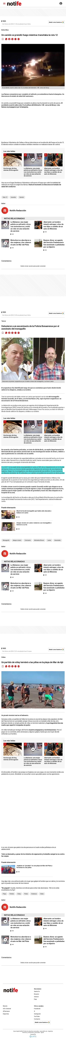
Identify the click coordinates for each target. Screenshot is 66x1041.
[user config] (60, 3)
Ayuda (42, 1032)
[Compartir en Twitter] (12, 39)
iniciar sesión (29, 266)
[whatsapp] (6, 39)
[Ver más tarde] (2, 39)
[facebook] (9, 39)
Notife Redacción (18, 210)
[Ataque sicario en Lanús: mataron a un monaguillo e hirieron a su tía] (8, 526)
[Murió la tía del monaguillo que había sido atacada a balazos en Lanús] (8, 514)
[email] (15, 39)
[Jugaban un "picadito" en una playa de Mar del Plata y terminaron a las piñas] (8, 869)
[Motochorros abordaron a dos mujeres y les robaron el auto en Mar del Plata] (5, 243)
